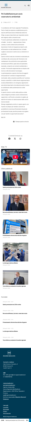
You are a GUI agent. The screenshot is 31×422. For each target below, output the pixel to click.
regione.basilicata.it (8, 383)
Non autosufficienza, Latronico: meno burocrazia (15, 212)
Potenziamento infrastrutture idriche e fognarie (15, 235)
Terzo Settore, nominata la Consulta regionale (14, 286)
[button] (28, 5)
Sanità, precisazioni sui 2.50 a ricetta (12, 187)
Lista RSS (5, 407)
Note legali (6, 409)
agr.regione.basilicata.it (9, 385)
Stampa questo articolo (22, 121)
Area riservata (7, 413)
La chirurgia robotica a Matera (10, 263)
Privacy (5, 411)
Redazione (6, 399)
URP (4, 373)
